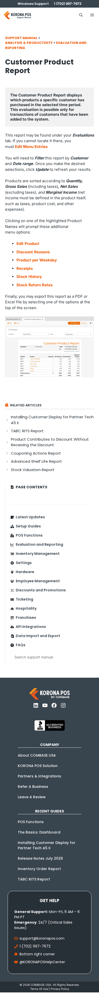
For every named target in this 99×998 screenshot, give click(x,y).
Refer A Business (33, 786)
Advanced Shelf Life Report (36, 461)
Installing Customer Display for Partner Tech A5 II (46, 845)
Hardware (25, 571)
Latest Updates (30, 517)
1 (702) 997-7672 (35, 946)
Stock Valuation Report (33, 469)
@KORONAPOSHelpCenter (42, 961)
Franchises (26, 617)
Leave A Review (32, 797)
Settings (24, 562)
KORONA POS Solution (38, 765)
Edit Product (27, 243)
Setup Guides (28, 526)
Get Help (49, 900)
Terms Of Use (39, 989)
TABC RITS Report (27, 431)
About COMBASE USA (37, 755)
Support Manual (21, 38)
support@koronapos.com (42, 938)
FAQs (20, 644)
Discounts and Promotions (41, 590)
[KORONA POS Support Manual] (17, 15)
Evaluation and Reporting (39, 544)
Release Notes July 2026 (40, 858)
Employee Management (38, 581)
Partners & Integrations (39, 776)
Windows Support (33, 3)
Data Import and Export (38, 635)
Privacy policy (60, 989)
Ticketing (24, 599)
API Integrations (31, 626)
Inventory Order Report (39, 868)
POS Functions (29, 535)
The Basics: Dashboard (39, 832)
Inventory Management (38, 553)
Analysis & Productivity (29, 42)
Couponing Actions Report (36, 453)
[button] (81, 15)
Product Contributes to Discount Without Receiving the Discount (50, 442)
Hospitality (26, 608)
